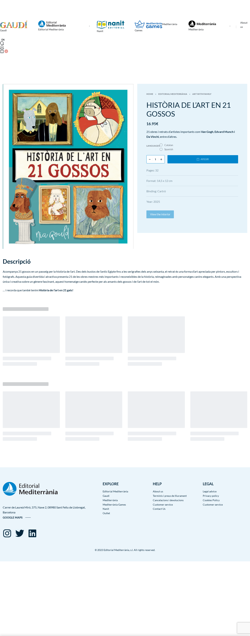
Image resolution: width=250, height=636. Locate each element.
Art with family (201, 94)
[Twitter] (19, 533)
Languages (153, 145)
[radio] (166, 145)
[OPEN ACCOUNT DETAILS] (2, 47)
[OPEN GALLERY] (68, 166)
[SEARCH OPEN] (2, 43)
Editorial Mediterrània (172, 94)
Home (149, 94)
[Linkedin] (32, 533)
